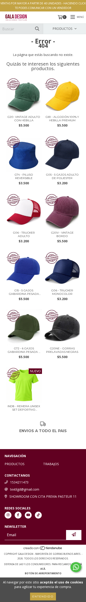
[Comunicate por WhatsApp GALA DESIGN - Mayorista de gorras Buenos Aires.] (75, 567)
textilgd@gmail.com (24, 489)
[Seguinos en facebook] (18, 515)
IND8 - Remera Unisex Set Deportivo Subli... (24, 407)
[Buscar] (37, 29)
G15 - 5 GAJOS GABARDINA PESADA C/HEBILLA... (24, 292)
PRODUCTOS (15, 464)
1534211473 (19, 482)
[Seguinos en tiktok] (38, 515)
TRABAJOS (51, 464)
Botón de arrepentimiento (43, 573)
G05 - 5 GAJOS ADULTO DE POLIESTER (62, 176)
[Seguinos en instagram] (8, 515)
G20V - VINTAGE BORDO (62, 234)
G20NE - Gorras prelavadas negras (62, 350)
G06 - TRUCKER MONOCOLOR (62, 292)
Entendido (43, 596)
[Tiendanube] (43, 549)
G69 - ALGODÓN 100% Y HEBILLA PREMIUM (62, 118)
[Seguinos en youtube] (28, 515)
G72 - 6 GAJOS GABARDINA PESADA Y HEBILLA (24, 350)
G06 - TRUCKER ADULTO (24, 234)
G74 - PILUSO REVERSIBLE (23, 176)
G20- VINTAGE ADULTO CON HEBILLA (23, 118)
